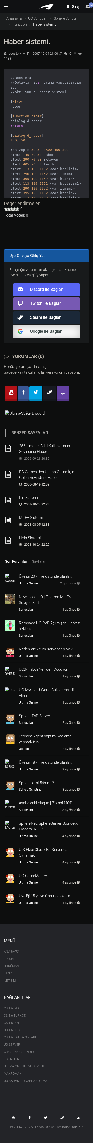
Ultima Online (28, 583)
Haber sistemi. (27, 41)
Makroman (13, 1073)
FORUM (9, 959)
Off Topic (25, 749)
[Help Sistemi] (10, 540)
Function (20, 24)
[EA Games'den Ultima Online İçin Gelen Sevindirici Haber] (10, 474)
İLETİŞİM (10, 980)
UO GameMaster (33, 875)
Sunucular (26, 609)
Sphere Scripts (65, 18)
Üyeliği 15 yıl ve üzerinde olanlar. (45, 896)
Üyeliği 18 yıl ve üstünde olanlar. (45, 762)
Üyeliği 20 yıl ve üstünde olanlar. (45, 576)
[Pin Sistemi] (10, 500)
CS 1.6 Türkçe (15, 1015)
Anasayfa (14, 18)
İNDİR (8, 973)
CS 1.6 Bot (11, 1023)
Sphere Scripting (30, 789)
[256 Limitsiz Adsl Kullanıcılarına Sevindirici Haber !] (10, 448)
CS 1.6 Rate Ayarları (20, 1037)
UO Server (12, 1044)
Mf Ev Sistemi (31, 517)
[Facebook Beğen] (29, 1117)
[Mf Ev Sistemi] (10, 520)
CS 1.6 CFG (12, 1030)
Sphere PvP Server (34, 716)
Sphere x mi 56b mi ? (36, 782)
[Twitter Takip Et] (46, 1117)
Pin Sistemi (28, 497)
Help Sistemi (30, 538)
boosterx (14, 53)
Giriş (74, 6)
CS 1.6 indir (13, 1008)
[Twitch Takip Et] (78, 1117)
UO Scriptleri (38, 18)
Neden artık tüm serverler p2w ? (46, 649)
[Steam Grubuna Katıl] (62, 1117)
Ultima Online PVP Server (24, 1066)
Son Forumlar (16, 561)
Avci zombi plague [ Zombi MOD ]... (48, 803)
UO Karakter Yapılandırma (25, 1081)
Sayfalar (39, 561)
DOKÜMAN (11, 966)
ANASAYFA (11, 951)
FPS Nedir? (12, 1059)
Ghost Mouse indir (19, 1052)
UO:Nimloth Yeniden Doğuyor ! (44, 669)
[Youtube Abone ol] (13, 1117)
